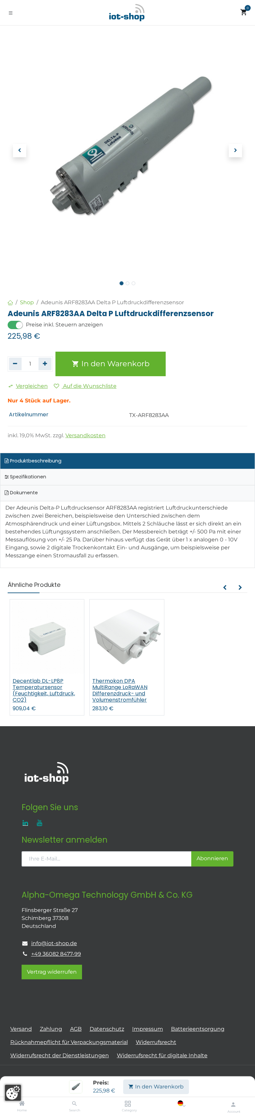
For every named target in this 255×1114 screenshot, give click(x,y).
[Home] (22, 1104)
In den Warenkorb (159, 1086)
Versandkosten (85, 435)
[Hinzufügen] (45, 364)
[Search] (74, 1104)
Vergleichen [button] (32, 386)
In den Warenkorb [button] (114, 363)
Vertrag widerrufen (52, 972)
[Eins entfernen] (15, 364)
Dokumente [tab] (23, 492)
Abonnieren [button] (212, 858)
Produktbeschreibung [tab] (35, 460)
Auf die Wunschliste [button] (89, 386)
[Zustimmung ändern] (13, 1093)
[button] (20, 150)
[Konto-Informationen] (233, 1104)
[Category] (128, 1104)
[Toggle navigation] (11, 13)
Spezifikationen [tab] (27, 476)
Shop (27, 302)
